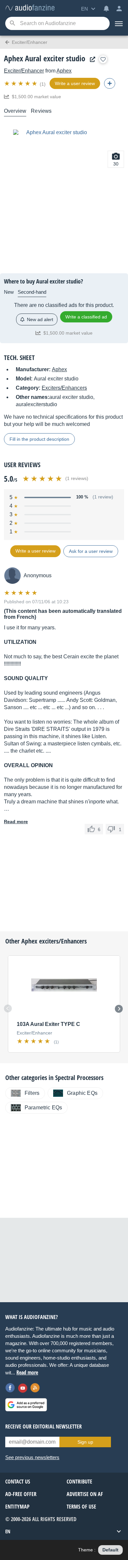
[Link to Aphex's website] (91, 59)
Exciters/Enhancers (64, 388)
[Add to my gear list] (103, 59)
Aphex (64, 71)
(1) (43, 84)
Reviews (41, 111)
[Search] (12, 23)
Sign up (85, 1442)
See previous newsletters (32, 1457)
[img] (21, 83)
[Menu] (119, 23)
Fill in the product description (39, 439)
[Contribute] (109, 83)
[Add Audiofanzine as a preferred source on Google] (26, 1404)
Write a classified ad (86, 316)
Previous (8, 1008)
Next (119, 1009)
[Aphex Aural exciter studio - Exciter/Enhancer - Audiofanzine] (29, 8)
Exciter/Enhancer (24, 71)
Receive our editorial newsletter (43, 1426)
